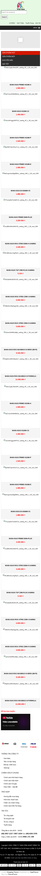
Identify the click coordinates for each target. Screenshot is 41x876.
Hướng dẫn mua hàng (11, 796)
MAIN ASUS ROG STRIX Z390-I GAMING (20, 297)
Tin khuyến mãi (9, 818)
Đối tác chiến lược (10, 765)
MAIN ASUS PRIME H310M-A (20, 85)
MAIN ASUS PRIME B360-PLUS (20, 217)
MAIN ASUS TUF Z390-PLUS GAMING (20, 270)
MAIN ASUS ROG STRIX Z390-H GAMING (20, 323)
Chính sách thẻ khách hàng (13, 777)
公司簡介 (12, 23)
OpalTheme (34, 872)
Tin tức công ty (9, 822)
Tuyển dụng (29, 23)
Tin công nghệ (8, 815)
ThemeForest (12, 874)
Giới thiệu (20, 23)
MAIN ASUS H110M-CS (20, 111)
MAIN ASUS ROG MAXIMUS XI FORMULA (20, 376)
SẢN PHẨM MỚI (8, 56)
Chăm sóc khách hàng (11, 803)
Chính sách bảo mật (17, 858)
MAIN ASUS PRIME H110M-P (20, 138)
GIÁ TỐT (5, 64)
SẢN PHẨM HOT (8, 53)
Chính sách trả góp (10, 784)
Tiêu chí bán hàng (10, 761)
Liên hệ (37, 23)
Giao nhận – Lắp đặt (10, 787)
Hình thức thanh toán (11, 799)
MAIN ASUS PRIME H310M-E (20, 164)
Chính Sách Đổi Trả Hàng (12, 806)
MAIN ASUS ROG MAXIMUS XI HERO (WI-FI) (20, 349)
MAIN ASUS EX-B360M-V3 (20, 191)
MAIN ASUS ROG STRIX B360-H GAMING (20, 244)
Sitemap (6, 768)
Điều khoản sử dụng (30, 858)
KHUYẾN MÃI (7, 60)
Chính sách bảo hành (11, 780)
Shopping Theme (13, 872)
